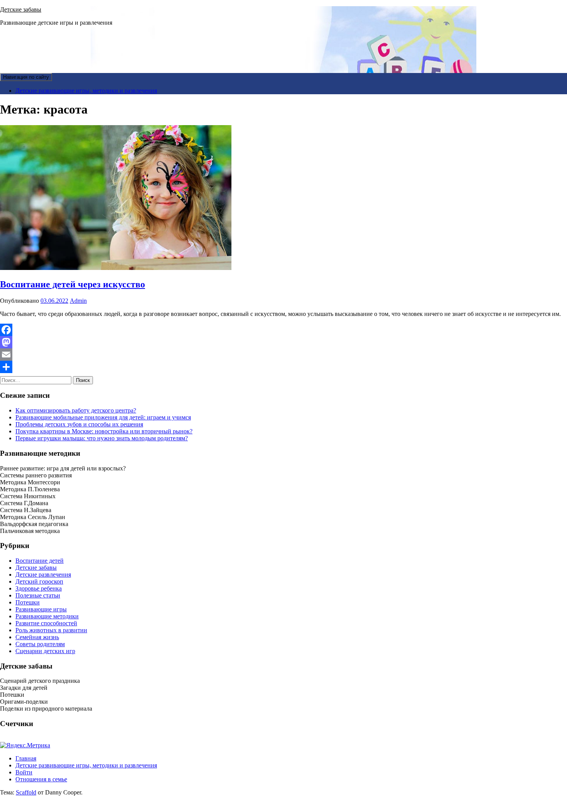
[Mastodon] (283, 342)
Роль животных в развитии (51, 630)
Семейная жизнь (37, 637)
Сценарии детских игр (45, 651)
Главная (25, 758)
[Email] (283, 354)
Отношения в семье (41, 779)
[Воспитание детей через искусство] (115, 268)
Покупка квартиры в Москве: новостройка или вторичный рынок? (103, 431)
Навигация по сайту (26, 77)
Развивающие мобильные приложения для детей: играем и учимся (103, 417)
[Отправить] (283, 367)
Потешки (27, 602)
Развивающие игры (41, 609)
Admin (78, 300)
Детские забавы (20, 9)
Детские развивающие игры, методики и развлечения (86, 90)
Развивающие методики (47, 616)
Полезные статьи (37, 595)
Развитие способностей (46, 623)
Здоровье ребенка (38, 588)
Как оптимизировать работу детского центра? (75, 410)
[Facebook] (283, 330)
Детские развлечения (43, 574)
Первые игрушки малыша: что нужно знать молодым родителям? (101, 438)
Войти (23, 772)
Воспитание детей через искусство (72, 284)
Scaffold (26, 792)
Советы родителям (40, 644)
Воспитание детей (39, 560)
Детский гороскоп (39, 581)
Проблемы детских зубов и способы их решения (79, 424)
